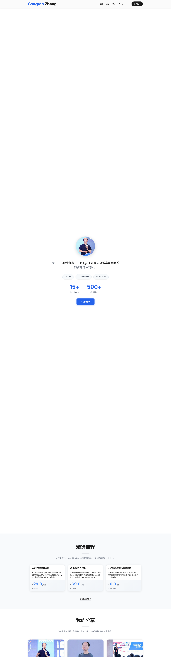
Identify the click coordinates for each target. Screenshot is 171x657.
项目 (113, 4)
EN (127, 4)
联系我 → (137, 4)
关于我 (121, 4)
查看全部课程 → (85, 599)
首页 (101, 4)
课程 (107, 4)
